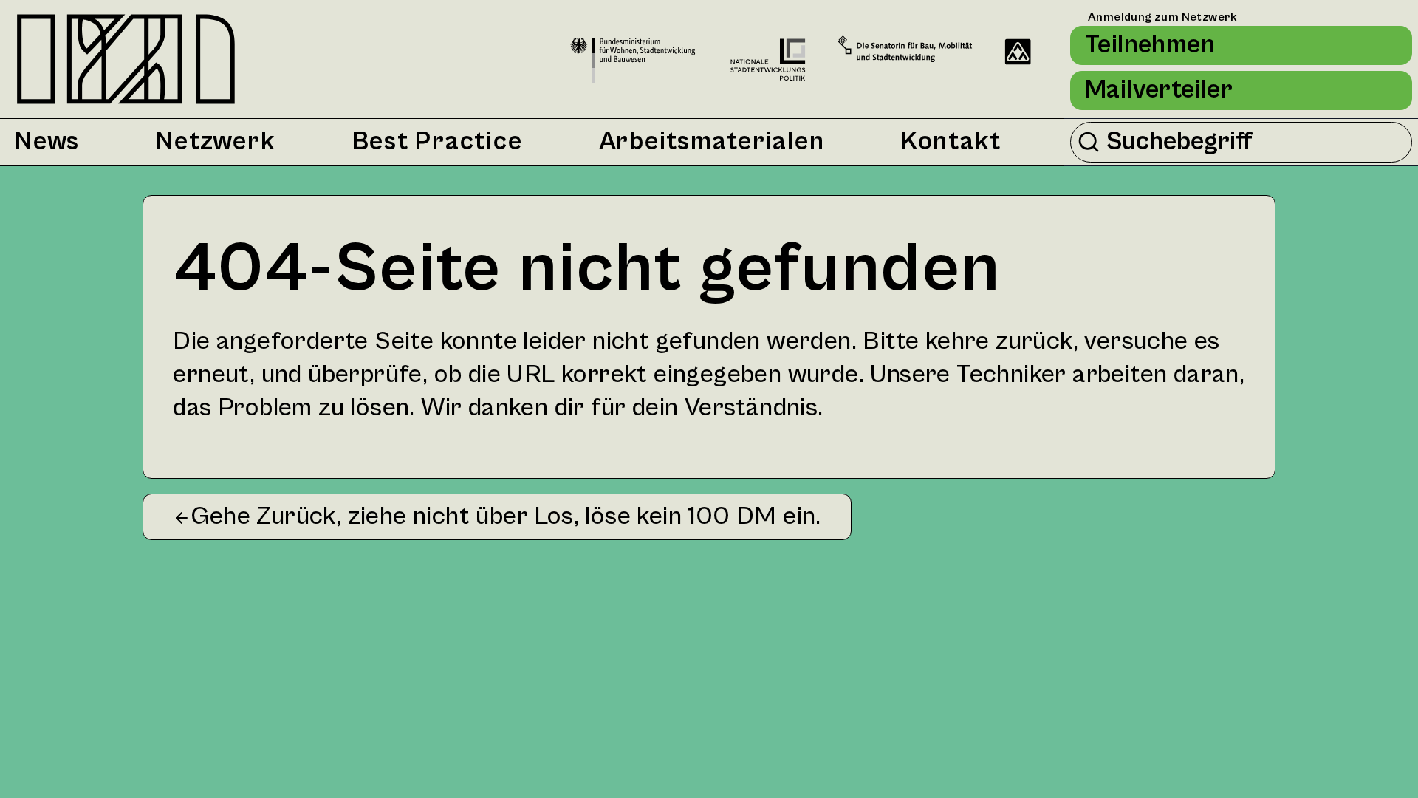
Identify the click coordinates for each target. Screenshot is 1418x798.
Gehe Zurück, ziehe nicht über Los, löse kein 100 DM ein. (506, 516)
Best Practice (437, 142)
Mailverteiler (1159, 90)
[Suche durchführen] (1088, 142)
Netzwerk (215, 142)
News (47, 142)
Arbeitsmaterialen (712, 142)
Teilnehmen (1150, 45)
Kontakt (951, 142)
